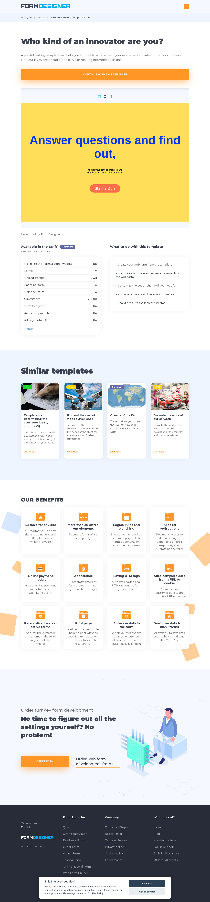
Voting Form (71, 853)
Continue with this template (105, 74)
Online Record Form (77, 866)
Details (28, 328)
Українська (29, 823)
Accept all (147, 883)
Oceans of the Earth (124, 415)
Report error (113, 833)
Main (24, 17)
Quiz (66, 827)
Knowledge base (165, 840)
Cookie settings (147, 891)
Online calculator (75, 833)
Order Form (44, 761)
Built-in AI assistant (166, 853)
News (157, 827)
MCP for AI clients (166, 860)
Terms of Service (116, 840)
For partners (113, 860)
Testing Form (72, 860)
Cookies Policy (95, 893)
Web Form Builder (75, 873)
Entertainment (61, 17)
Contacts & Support (118, 827)
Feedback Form (73, 840)
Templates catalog (39, 17)
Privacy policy (114, 847)
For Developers (164, 847)
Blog (157, 833)
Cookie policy (114, 853)
